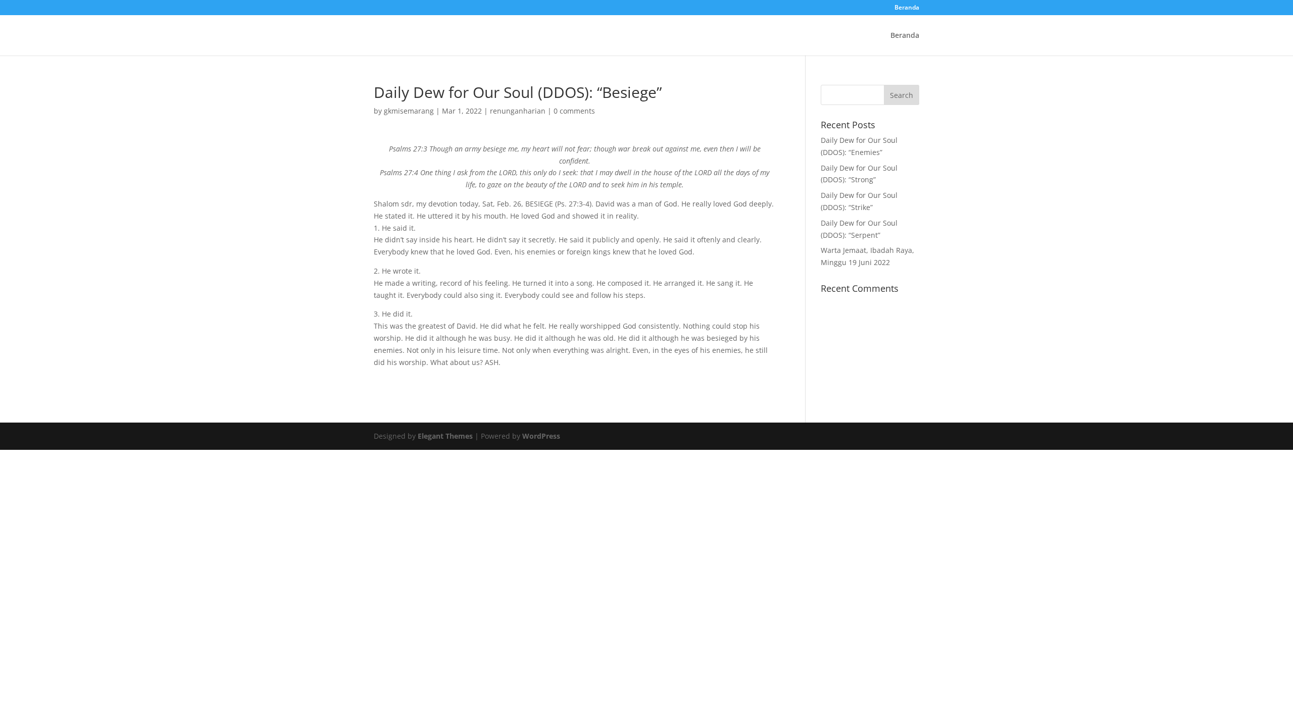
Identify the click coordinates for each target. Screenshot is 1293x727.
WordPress (541, 436)
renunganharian (517, 111)
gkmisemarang (409, 111)
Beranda (906, 8)
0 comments (574, 111)
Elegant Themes (445, 436)
